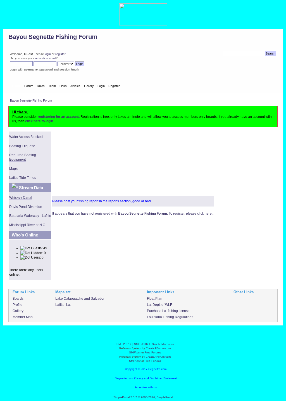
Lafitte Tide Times (22, 178)
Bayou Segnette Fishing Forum (52, 36)
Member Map (23, 317)
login (48, 54)
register (60, 54)
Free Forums (153, 352)
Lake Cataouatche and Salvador (79, 299)
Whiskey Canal (20, 198)
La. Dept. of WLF (159, 305)
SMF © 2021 (142, 344)
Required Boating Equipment (22, 157)
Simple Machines (163, 344)
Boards (18, 299)
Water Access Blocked (26, 137)
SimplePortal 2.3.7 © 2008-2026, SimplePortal (143, 397)
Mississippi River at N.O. (27, 225)
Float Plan (154, 299)
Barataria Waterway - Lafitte (30, 216)
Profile (17, 305)
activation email (45, 58)
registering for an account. (59, 117)
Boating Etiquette (22, 146)
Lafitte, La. (63, 305)
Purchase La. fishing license (168, 311)
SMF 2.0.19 (124, 344)
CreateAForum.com (158, 348)
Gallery (18, 311)
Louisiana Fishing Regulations (170, 317)
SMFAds (134, 352)
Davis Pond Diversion (25, 207)
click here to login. (39, 121)
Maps (13, 169)
